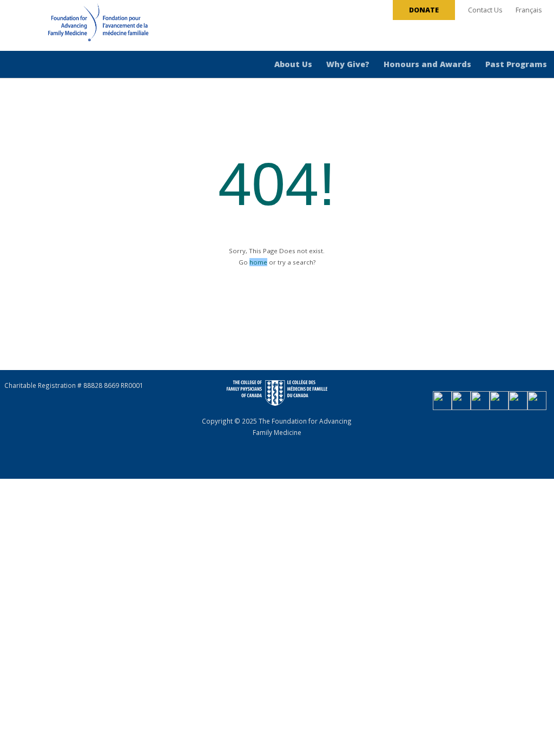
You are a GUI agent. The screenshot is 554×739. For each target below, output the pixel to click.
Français (529, 10)
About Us (293, 64)
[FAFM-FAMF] (78, 26)
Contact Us (485, 10)
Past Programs (516, 64)
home (258, 262)
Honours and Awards (427, 64)
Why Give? (348, 64)
